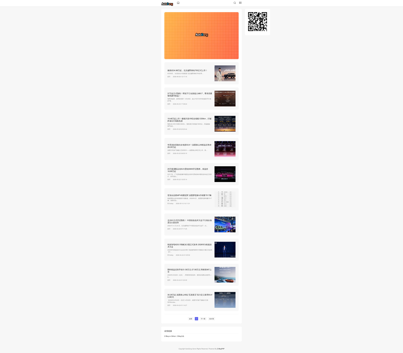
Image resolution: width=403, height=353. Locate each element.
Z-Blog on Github (170, 336)
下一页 (203, 319)
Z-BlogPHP (220, 349)
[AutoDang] (167, 4)
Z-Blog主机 (180, 336)
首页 (190, 319)
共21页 (211, 319)
